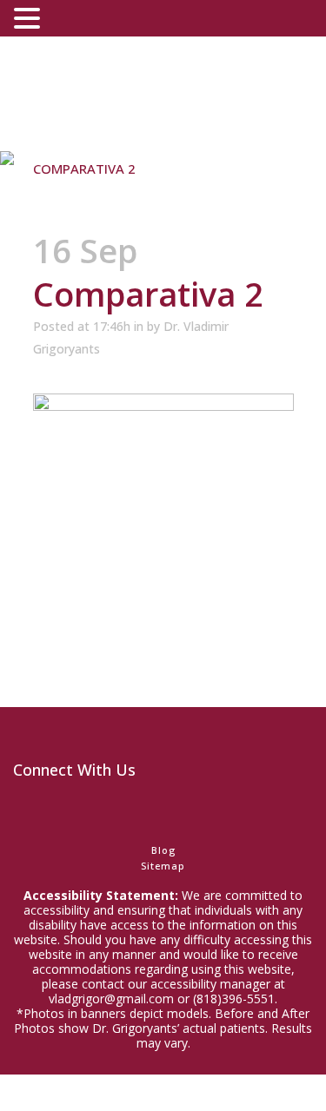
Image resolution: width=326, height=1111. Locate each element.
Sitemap (163, 865)
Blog (163, 849)
